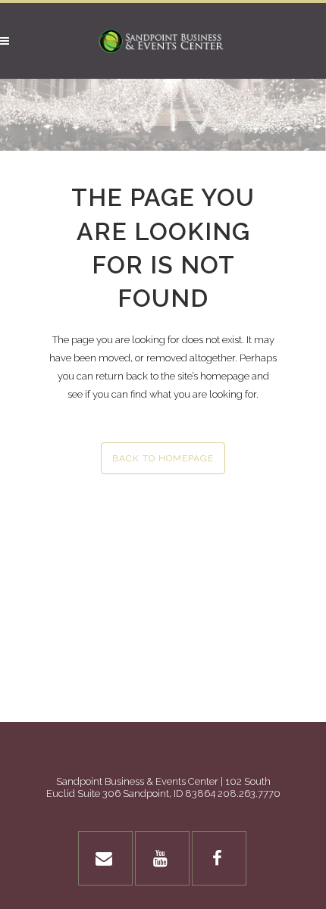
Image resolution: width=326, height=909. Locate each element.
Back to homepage (163, 458)
